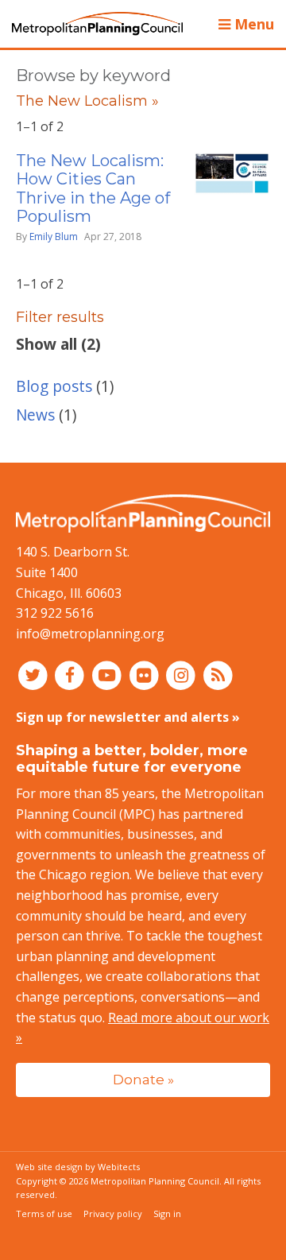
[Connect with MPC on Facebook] (72, 674)
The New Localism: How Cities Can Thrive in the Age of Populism (93, 188)
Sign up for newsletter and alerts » (128, 717)
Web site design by (78, 1167)
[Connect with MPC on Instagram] (183, 674)
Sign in (167, 1213)
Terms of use (44, 1213)
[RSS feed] (218, 674)
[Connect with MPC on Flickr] (145, 674)
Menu (252, 23)
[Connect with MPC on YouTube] (108, 674)
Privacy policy (112, 1213)
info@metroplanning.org (90, 633)
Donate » (143, 1079)
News (35, 414)
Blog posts (54, 386)
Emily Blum (53, 236)
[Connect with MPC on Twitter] (34, 674)
